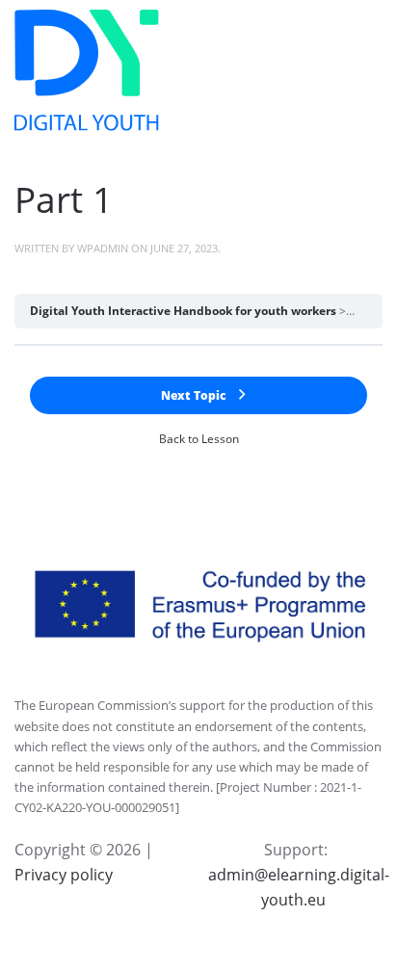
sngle (364, 310)
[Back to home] (86, 70)
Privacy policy (63, 874)
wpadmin (102, 248)
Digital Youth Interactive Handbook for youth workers (183, 310)
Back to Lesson (199, 439)
